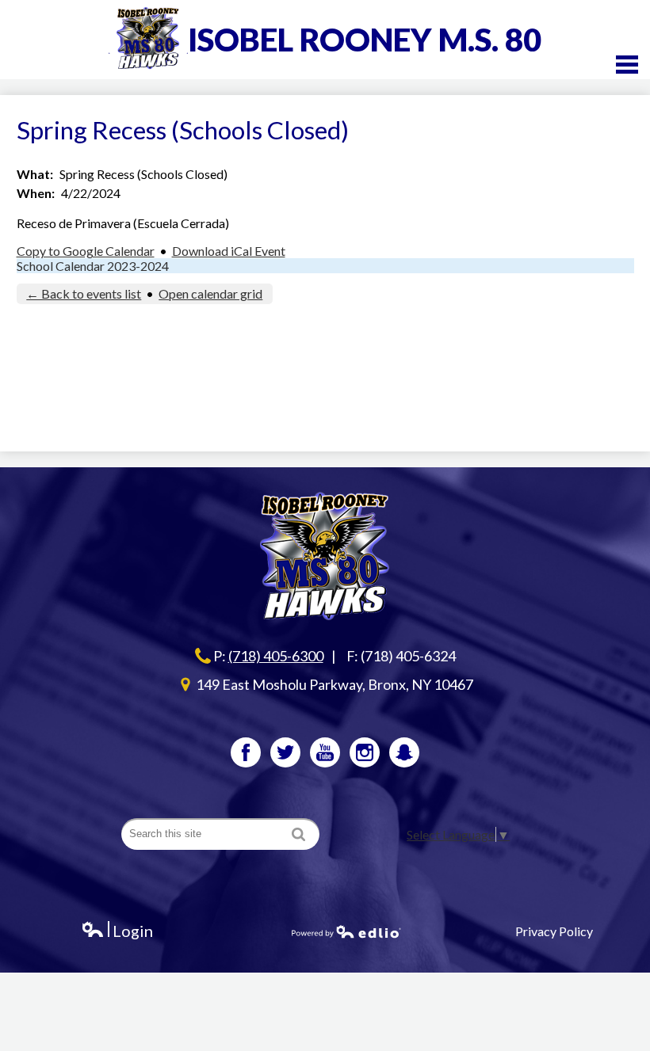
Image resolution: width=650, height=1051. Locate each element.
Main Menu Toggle (627, 64)
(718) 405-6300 (275, 655)
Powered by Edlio (346, 931)
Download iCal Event (228, 250)
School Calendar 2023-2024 (93, 265)
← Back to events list (83, 293)
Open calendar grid (210, 293)
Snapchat (404, 752)
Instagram (365, 752)
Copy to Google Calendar (86, 250)
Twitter (285, 752)
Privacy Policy (554, 931)
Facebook (246, 752)
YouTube (325, 752)
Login (117, 931)
